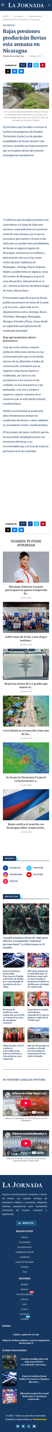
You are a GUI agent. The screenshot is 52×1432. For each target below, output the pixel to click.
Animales (25, 1267)
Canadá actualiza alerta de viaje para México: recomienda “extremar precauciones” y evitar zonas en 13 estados (25, 942)
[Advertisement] (26, 187)
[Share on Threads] (8, 71)
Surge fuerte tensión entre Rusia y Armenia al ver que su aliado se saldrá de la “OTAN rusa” (38, 1015)
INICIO (5, 16)
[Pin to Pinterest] (42, 65)
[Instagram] (29, 1426)
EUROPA (24, 1299)
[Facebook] (18, 1426)
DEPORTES (24, 1314)
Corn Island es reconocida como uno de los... (26, 732)
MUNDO (24, 1284)
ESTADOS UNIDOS (24, 1294)
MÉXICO (24, 1289)
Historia (24, 1237)
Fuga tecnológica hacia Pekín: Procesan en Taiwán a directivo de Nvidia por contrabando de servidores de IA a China (13, 979)
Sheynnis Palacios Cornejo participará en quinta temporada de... (26, 590)
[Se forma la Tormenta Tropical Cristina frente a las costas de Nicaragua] (26, 757)
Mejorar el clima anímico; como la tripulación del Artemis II (26, 1342)
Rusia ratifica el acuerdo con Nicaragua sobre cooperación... (26, 826)
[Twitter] (23, 1426)
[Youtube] (34, 1426)
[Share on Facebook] (30, 65)
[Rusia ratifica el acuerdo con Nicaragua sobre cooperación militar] (26, 804)
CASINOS (24, 1319)
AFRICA (24, 1309)
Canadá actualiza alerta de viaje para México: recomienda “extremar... (34, 1362)
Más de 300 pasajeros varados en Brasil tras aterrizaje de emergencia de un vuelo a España (38, 1051)
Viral (25, 1272)
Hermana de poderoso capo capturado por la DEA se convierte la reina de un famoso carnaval (13, 1016)
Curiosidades (24, 1242)
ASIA (24, 1304)
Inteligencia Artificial (25, 1252)
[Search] (49, 5)
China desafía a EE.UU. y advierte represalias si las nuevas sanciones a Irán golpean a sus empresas (13, 1052)
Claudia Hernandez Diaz (13, 56)
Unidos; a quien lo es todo (26, 1334)
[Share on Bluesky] (14, 71)
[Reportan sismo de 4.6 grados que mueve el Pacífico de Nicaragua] (26, 664)
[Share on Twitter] (36, 65)
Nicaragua (19, 16)
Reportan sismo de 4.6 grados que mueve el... (26, 685)
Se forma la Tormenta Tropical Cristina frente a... (26, 779)
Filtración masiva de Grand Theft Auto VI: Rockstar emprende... (34, 1396)
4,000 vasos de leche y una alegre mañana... (26, 638)
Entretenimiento (24, 1247)
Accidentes (24, 1257)
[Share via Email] (21, 71)
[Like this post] (24, 65)
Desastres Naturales (24, 1262)
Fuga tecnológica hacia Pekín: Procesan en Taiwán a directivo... (34, 1379)
